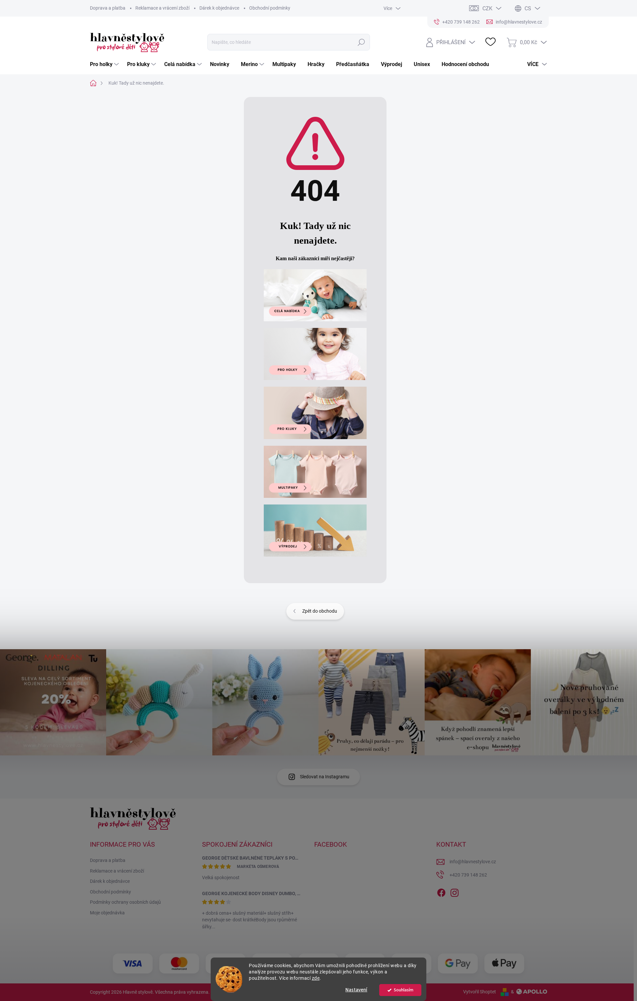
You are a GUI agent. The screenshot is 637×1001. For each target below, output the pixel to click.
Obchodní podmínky (269, 8)
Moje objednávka (107, 912)
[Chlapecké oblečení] (315, 412)
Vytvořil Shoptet (479, 991)
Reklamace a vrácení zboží (162, 8)
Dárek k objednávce (219, 8)
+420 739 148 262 (468, 875)
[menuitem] (105, 64)
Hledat (361, 42)
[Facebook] (441, 891)
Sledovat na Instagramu (324, 776)
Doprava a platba (107, 8)
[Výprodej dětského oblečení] (315, 529)
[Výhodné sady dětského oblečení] (315, 470)
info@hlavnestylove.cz (473, 861)
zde (316, 978)
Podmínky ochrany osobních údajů (125, 902)
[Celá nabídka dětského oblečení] (315, 294)
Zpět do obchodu (319, 611)
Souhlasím (403, 990)
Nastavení (356, 989)
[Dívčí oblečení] (315, 353)
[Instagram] (455, 891)
